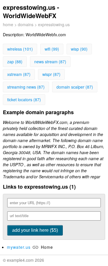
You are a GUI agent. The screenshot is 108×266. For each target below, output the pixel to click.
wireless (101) (20, 49)
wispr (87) (51, 74)
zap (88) (14, 61)
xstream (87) (19, 74)
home (8, 24)
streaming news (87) (26, 87)
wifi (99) (52, 49)
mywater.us (19, 247)
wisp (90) (79, 49)
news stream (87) (50, 61)
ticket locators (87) (24, 99)
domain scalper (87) (74, 87)
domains (25, 24)
